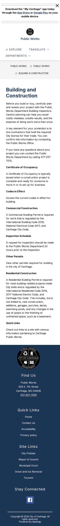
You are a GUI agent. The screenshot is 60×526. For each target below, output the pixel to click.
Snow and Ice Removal (28, 471)
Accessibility (28, 429)
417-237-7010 (28, 394)
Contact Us (28, 422)
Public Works (19, 66)
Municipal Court (28, 465)
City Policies (28, 453)
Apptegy (36, 521)
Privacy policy (28, 435)
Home (28, 416)
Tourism (28, 477)
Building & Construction (33, 73)
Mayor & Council (28, 459)
